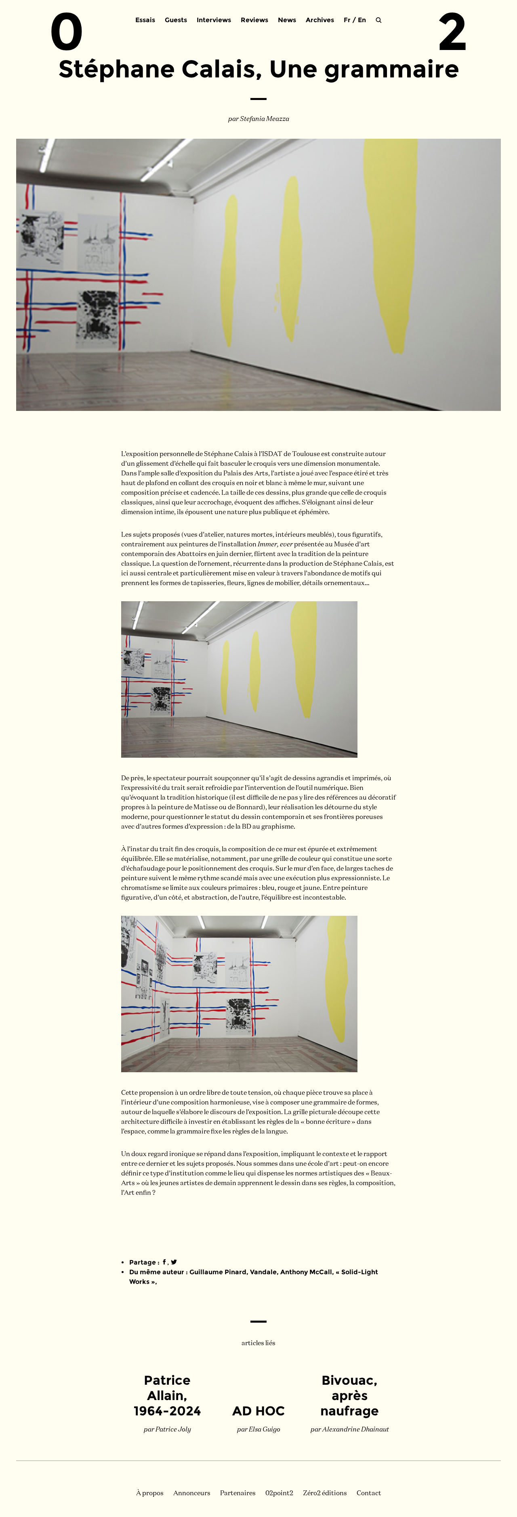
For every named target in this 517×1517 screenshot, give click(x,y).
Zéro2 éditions (325, 1493)
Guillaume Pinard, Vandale (233, 1272)
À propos (150, 1493)
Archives (320, 20)
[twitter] (174, 1262)
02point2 (279, 1493)
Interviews (214, 20)
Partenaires (238, 1493)
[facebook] (164, 1262)
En (362, 20)
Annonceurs (191, 1493)
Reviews (254, 20)
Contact (369, 1493)
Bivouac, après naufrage (349, 1395)
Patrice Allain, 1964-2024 (167, 1395)
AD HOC (258, 1411)
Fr (347, 20)
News (287, 20)
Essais (145, 20)
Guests (176, 20)
